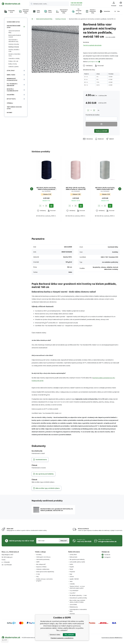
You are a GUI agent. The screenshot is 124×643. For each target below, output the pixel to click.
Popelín (72, 567)
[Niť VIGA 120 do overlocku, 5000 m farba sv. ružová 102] (76, 170)
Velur (71, 581)
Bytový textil (11, 99)
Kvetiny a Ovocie (61, 19)
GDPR (37, 562)
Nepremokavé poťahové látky (12, 79)
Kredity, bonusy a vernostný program (44, 580)
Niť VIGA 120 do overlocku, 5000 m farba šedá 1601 (105, 188)
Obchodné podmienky (43, 559)
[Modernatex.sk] (32, 19)
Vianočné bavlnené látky (14, 31)
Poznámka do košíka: (93, 115)
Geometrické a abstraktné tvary (13, 40)
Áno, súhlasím (69, 634)
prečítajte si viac (93, 61)
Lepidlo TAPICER (74, 579)
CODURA (72, 584)
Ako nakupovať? (41, 564)
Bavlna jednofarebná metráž (15, 36)
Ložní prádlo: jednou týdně (77, 562)
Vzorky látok (73, 554)
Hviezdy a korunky (14, 44)
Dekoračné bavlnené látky (44, 19)
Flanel (71, 569)
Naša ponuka (73, 557)
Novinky (9, 112)
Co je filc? (72, 593)
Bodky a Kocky (13, 64)
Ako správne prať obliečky (77, 559)
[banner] (13, 3)
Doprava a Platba (41, 567)
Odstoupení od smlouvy (43, 557)
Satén (71, 564)
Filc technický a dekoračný (12, 84)
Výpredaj (10, 103)
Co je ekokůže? (74, 590)
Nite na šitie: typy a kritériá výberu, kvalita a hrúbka (77, 601)
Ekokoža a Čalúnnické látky (12, 90)
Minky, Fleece (11, 75)
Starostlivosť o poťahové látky (78, 598)
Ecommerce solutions (108, 637)
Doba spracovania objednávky (45, 572)
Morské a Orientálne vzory (14, 55)
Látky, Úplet (11, 70)
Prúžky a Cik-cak (13, 61)
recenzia (72, 614)
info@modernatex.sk (76, 5)
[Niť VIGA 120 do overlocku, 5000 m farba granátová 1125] (46, 170)
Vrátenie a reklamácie (42, 569)
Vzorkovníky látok (13, 22)
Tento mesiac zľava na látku (14, 108)
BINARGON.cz (118, 637)
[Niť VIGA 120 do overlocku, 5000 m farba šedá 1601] (105, 170)
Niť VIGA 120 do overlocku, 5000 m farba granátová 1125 (46, 188)
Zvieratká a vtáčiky (14, 58)
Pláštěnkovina (74, 607)
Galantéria (10, 95)
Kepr (71, 574)
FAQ (37, 576)
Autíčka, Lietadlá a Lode (14, 50)
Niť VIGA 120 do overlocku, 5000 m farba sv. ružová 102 (76, 188)
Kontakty (39, 554)
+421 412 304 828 (76, 3)
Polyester (72, 572)
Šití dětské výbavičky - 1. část (78, 595)
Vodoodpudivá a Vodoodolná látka (78, 610)
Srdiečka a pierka (13, 66)
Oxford (72, 576)
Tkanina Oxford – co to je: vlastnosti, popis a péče (77, 587)
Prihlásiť (63, 540)
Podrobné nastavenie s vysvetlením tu (62, 638)
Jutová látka (73, 604)
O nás (38, 574)
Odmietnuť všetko (55, 634)
